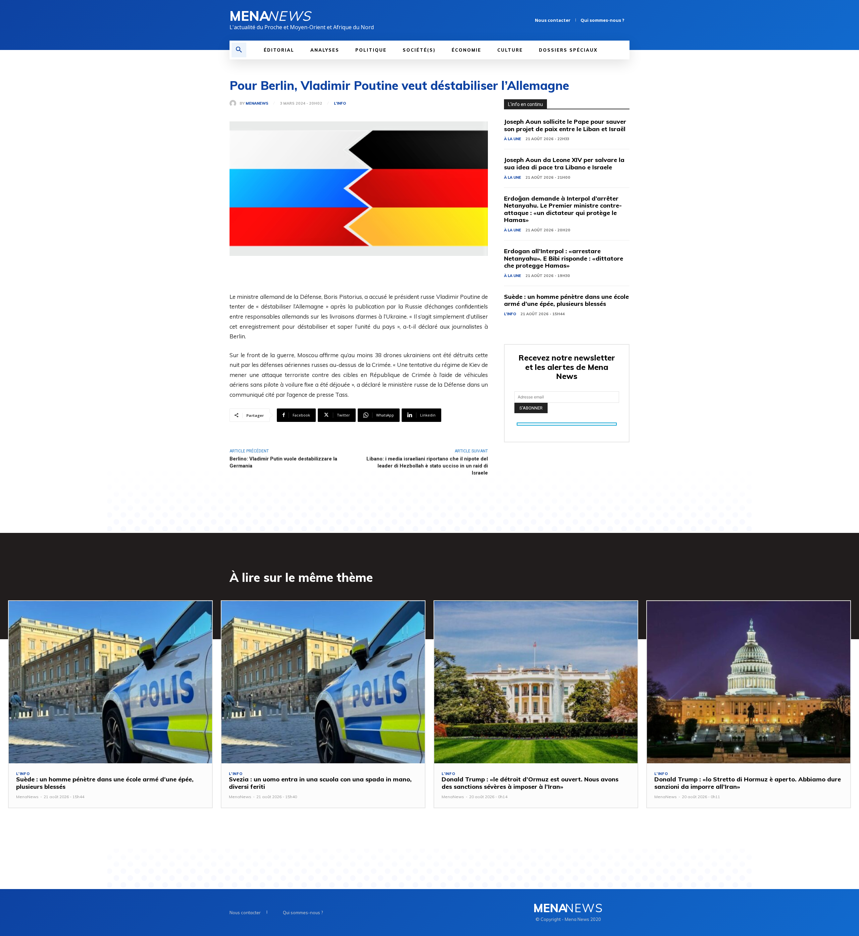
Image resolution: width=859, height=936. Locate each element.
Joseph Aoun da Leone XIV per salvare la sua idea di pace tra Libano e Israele (564, 163)
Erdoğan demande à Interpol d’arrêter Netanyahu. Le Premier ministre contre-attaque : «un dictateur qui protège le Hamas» (563, 209)
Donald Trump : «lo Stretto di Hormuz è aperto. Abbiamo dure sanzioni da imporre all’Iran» (747, 782)
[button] (239, 50)
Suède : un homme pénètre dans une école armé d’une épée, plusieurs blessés (566, 300)
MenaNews (257, 103)
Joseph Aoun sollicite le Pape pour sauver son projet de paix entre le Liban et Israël (565, 125)
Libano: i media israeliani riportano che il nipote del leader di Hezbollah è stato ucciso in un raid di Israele (427, 466)
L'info (340, 103)
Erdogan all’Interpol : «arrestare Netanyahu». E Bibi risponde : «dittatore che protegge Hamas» (563, 258)
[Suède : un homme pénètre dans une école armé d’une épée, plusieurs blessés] (110, 682)
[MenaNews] (235, 103)
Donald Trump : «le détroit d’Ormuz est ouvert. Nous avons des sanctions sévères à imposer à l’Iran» (530, 782)
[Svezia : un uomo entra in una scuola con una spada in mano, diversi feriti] (323, 682)
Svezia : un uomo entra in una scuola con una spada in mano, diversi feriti (320, 782)
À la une (512, 138)
